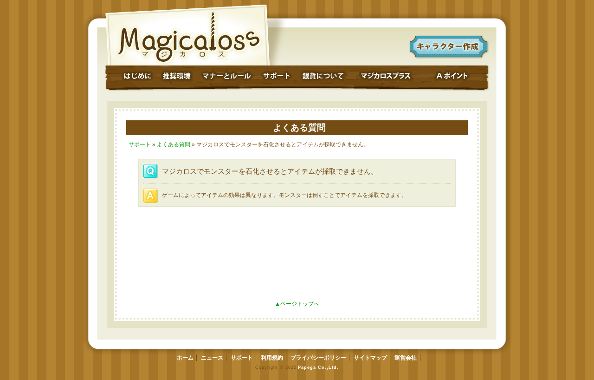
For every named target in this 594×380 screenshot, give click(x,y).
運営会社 (405, 357)
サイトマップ (370, 357)
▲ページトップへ (297, 304)
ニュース (212, 357)
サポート (140, 144)
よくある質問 (299, 127)
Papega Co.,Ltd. (318, 367)
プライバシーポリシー (318, 357)
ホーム (185, 357)
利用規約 (272, 357)
